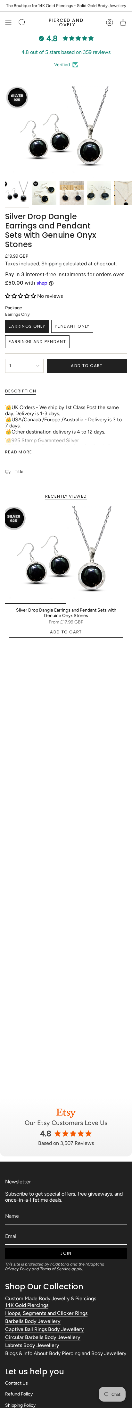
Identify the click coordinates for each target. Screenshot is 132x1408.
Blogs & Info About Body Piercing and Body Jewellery (65, 1353)
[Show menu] (8, 22)
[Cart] (123, 22)
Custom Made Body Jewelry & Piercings (50, 1298)
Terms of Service (55, 1268)
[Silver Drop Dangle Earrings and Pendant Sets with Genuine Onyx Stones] (66, 555)
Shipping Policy (20, 1405)
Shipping (51, 264)
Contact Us (16, 1383)
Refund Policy (19, 1394)
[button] (21, 296)
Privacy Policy (18, 1268)
